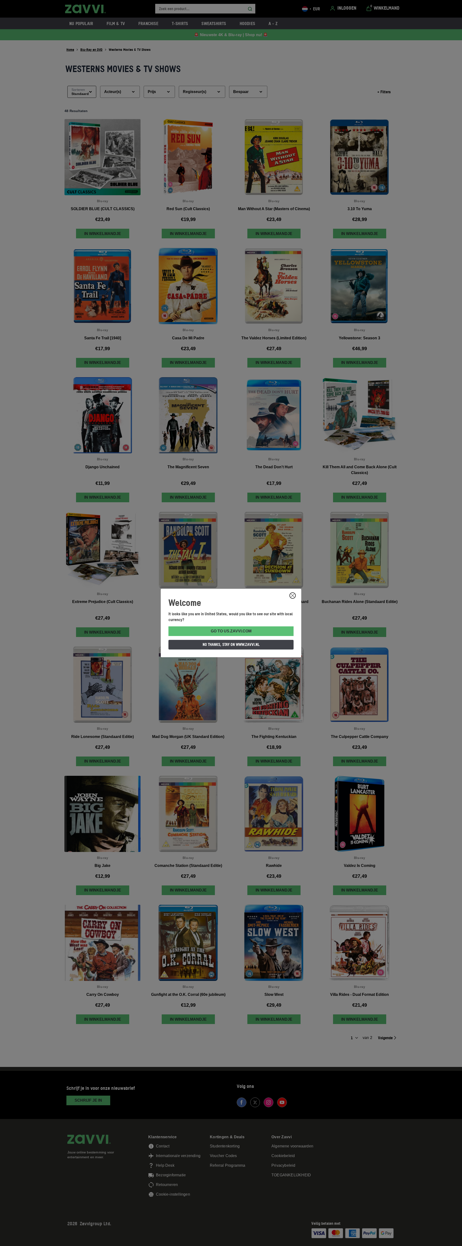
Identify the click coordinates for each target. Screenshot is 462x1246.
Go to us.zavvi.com (231, 631)
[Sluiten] (292, 595)
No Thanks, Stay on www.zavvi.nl (231, 644)
